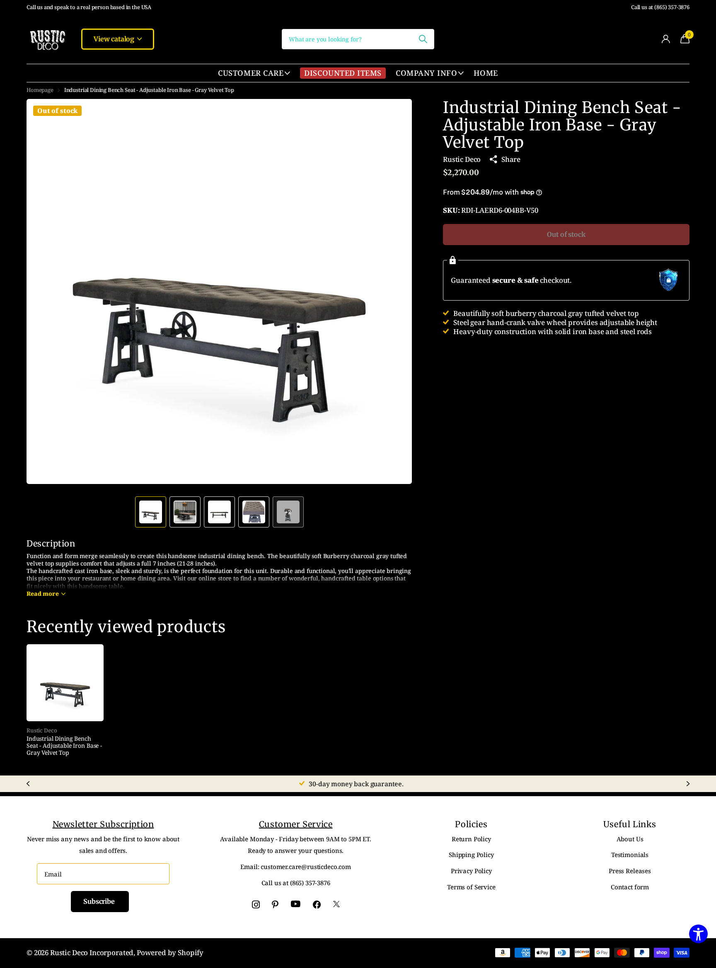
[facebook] (317, 904)
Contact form (630, 887)
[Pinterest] (275, 904)
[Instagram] (256, 904)
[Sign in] (665, 39)
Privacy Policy (471, 871)
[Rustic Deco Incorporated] (47, 39)
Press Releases (630, 871)
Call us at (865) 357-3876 (660, 7)
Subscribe (99, 901)
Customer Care (250, 73)
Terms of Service (471, 887)
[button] (396, 291)
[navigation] (150, 511)
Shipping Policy (471, 854)
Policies (471, 824)
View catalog (115, 39)
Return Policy (471, 839)
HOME (486, 73)
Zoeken (422, 39)
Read (43, 593)
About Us (630, 839)
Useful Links (629, 824)
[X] (336, 904)
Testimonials (629, 854)
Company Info (426, 73)
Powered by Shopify (170, 952)
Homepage (40, 90)
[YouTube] (295, 904)
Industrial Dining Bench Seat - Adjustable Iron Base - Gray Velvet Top (64, 745)
